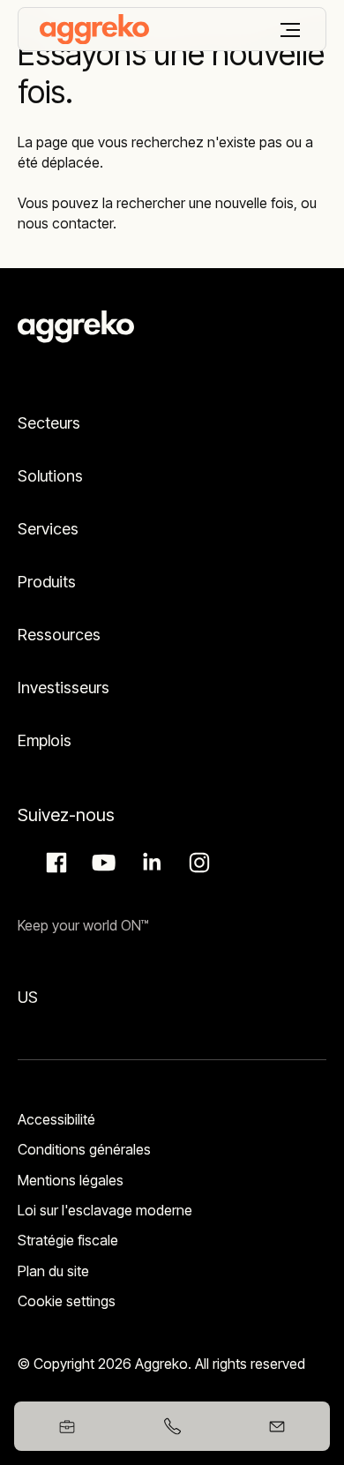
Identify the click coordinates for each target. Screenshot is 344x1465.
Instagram (196, 862)
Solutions (50, 476)
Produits (47, 581)
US (28, 997)
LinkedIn (149, 862)
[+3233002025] (171, 1426)
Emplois (44, 740)
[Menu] (290, 30)
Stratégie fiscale (68, 1240)
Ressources (59, 634)
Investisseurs (65, 687)
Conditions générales (84, 1149)
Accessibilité (56, 1119)
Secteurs (49, 423)
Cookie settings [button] (67, 1301)
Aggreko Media (101, 862)
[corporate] (94, 29)
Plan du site (53, 1271)
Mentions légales (70, 1180)
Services (48, 528)
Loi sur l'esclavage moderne (105, 1210)
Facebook (53, 862)
